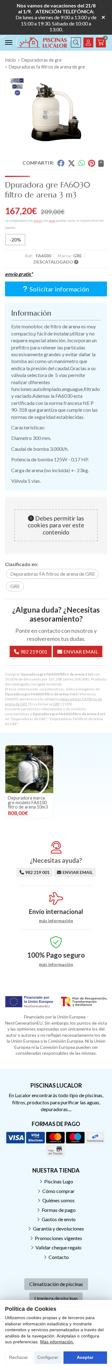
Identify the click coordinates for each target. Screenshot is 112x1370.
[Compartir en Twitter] (71, 163)
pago (52, 220)
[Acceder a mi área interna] (88, 42)
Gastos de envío (59, 1219)
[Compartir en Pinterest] (91, 163)
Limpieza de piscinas (56, 1298)
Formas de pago (59, 1210)
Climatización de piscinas (56, 1284)
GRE (56, 704)
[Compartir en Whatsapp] (81, 163)
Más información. (57, 1341)
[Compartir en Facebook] (60, 163)
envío (37, 220)
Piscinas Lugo (58, 1181)
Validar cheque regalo (58, 1247)
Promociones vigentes (58, 1238)
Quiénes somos (58, 1200)
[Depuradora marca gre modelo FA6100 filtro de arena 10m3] (29, 769)
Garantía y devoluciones (58, 1228)
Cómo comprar (58, 1191)
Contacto (59, 1257)
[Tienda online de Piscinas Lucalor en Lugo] (42, 42)
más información (56, 920)
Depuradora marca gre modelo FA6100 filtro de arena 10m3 (28, 802)
